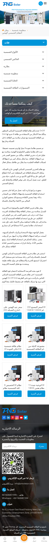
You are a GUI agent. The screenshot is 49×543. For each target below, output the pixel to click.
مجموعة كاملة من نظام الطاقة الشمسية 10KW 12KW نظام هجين (36, 348)
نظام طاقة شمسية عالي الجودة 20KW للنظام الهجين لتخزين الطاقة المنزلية (12, 348)
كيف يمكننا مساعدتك (18, 103)
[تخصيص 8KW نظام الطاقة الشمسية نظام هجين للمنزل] (12, 373)
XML (38, 530)
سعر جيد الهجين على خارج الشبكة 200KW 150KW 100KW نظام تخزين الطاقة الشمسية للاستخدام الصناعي (12, 309)
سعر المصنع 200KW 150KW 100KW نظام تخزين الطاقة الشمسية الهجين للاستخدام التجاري (36, 309)
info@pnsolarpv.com (24, 483)
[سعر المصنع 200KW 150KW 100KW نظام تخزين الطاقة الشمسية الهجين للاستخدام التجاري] (36, 295)
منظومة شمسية (19, 30)
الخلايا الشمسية (10, 80)
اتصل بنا (13, 120)
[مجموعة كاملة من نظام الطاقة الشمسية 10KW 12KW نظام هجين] (36, 334)
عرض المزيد (12, 315)
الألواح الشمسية (11, 52)
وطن (6, 30)
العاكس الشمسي (11, 59)
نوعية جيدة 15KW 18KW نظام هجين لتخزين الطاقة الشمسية (36, 387)
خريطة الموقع (15, 530)
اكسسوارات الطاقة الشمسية (17, 88)
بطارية (6, 66)
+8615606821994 (9, 495)
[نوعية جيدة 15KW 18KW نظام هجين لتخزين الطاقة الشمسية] (36, 373)
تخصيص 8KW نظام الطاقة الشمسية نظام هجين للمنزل (12, 387)
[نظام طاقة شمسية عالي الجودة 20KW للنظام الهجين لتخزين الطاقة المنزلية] (12, 334)
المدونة (5, 530)
